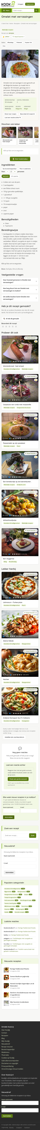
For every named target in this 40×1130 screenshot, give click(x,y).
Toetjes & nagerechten (12, 897)
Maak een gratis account (18, 779)
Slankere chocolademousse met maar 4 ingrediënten (22, 994)
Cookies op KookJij (7, 1058)
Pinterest (19, 42)
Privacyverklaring (7, 1066)
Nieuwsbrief (5, 1044)
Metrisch (5, 176)
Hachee (6, 679)
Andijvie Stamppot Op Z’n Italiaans (16, 718)
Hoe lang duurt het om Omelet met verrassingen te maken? (16, 289)
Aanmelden (9, 817)
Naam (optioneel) (8, 807)
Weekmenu (5, 1052)
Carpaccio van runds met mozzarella (17, 404)
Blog (3, 1038)
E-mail (22, 807)
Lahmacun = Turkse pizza (12, 602)
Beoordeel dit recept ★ (27, 114)
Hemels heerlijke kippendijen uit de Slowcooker (22, 985)
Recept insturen (7, 1047)
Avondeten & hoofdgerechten (12, 369)
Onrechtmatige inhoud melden (12, 1069)
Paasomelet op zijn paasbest (14, 443)
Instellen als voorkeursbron (14, 737)
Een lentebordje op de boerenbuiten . (17, 482)
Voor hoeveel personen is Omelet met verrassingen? (17, 281)
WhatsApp (10, 42)
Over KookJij (5, 1030)
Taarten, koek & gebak (12, 903)
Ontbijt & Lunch (21, 484)
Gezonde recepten (21, 912)
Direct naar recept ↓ (11, 114)
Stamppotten (25, 721)
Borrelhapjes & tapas (27, 900)
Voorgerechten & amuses (24, 407)
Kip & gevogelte (22, 909)
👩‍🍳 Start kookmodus (20, 159)
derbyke (11, 33)
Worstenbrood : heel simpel (13, 366)
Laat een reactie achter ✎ (13, 117)
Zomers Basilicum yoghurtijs (19, 976)
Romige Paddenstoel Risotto (19, 969)
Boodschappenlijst (8, 1049)
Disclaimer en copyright (9, 1063)
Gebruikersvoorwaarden (10, 1061)
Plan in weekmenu (25, 169)
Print (4, 46)
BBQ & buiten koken (12, 906)
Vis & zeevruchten (11, 900)
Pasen (18, 446)
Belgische (19, 109)
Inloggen (20, 4)
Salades (8, 912)
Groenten (9, 909)
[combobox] (23, 10)
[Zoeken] (36, 10)
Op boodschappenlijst (9, 169)
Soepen (28, 894)
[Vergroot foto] (4, 75)
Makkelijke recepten (7, 30)
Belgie (26, 109)
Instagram (19, 1127)
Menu (7, 10)
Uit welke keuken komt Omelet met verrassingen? (16, 298)
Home (11, 23)
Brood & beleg (12, 561)
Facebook (27, 1127)
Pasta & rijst (26, 906)
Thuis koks (5, 1055)
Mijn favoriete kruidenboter (19, 1002)
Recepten (17, 23)
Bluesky (11, 1127)
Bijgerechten (10, 891)
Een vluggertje (8, 559)
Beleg (5, 561)
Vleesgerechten (26, 644)
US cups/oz (14, 176)
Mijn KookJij (5, 1041)
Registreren (30, 4)
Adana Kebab (8, 641)
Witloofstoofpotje (9, 520)
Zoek (32, 835)
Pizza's (23, 605)
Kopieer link (28, 42)
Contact (4, 1033)
